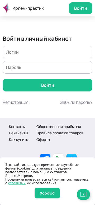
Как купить (18, 139)
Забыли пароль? (76, 102)
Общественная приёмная (58, 126)
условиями (17, 183)
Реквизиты (18, 132)
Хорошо (47, 193)
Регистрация (15, 102)
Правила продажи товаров (59, 132)
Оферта (43, 139)
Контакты (17, 126)
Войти (80, 8)
